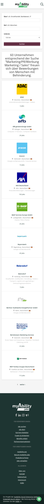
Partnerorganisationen (22, 442)
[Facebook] (16, 415)
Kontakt (22, 474)
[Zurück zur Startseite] (22, 4)
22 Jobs (22, 346)
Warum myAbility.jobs (22, 455)
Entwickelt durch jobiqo (11, 499)
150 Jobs (22, 194)
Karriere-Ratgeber (22, 433)
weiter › (22, 385)
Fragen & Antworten (22, 436)
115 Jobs (22, 375)
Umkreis (7, 34)
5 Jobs (22, 106)
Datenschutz (22, 477)
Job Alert (22, 430)
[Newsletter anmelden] (27, 415)
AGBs (22, 483)
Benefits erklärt (22, 439)
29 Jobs (22, 135)
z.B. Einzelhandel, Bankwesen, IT (17, 16)
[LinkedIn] (20, 415)
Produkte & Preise (22, 458)
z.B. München (10, 25)
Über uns (22, 471)
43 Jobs (22, 253)
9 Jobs (22, 287)
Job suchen (22, 426)
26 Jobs (22, 224)
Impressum (22, 480)
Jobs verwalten (22, 461)
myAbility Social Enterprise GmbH (26, 497)
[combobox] (22, 20)
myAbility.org (22, 452)
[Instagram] (23, 415)
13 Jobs (22, 165)
